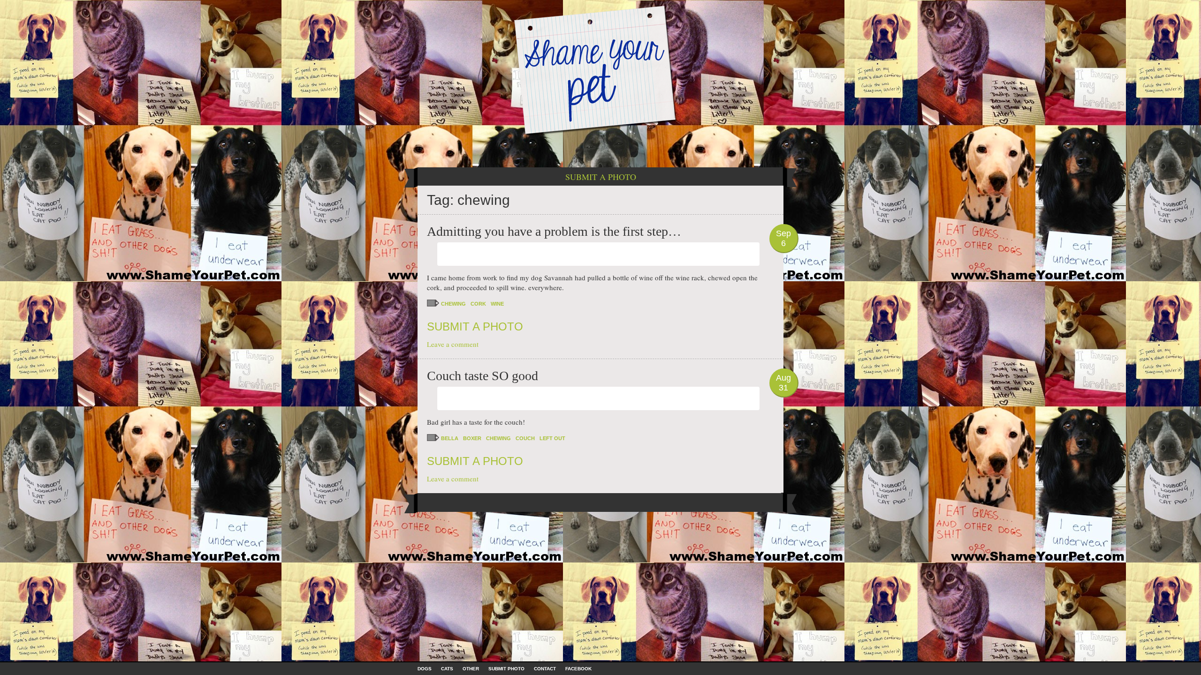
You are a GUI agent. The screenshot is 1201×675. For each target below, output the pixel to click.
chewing (453, 304)
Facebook (578, 668)
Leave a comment (453, 344)
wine (497, 304)
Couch (525, 438)
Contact (545, 668)
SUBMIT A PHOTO (600, 176)
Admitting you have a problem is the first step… (554, 231)
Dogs (425, 668)
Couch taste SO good (482, 375)
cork (478, 304)
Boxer (472, 438)
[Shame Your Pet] (600, 69)
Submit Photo (506, 668)
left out (552, 438)
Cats (447, 668)
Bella (449, 438)
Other (471, 668)
